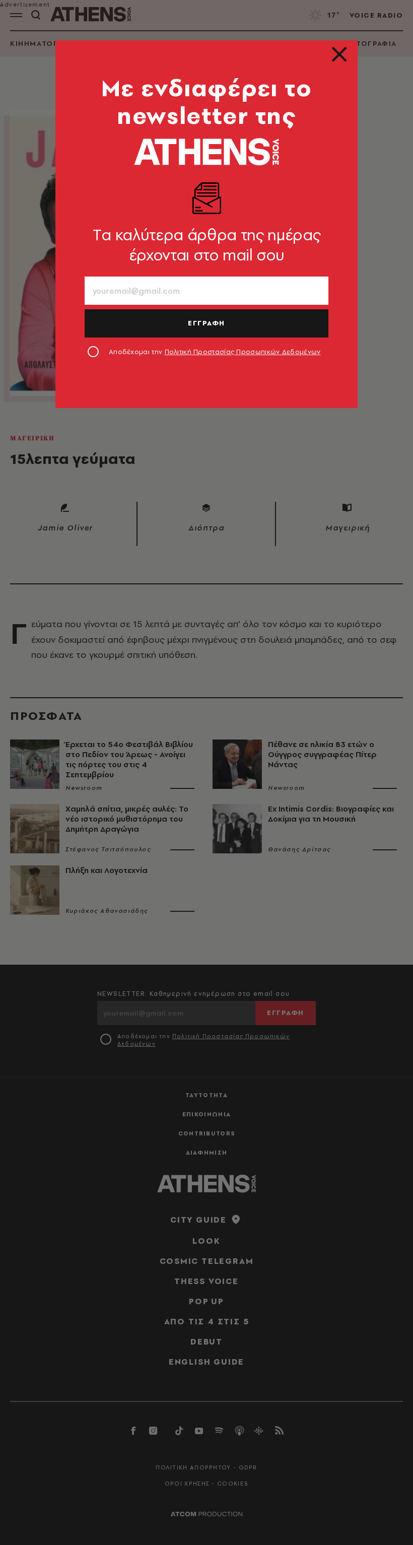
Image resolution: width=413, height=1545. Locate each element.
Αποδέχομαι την (215, 352)
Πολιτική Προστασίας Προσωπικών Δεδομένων (243, 351)
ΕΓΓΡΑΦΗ (206, 322)
